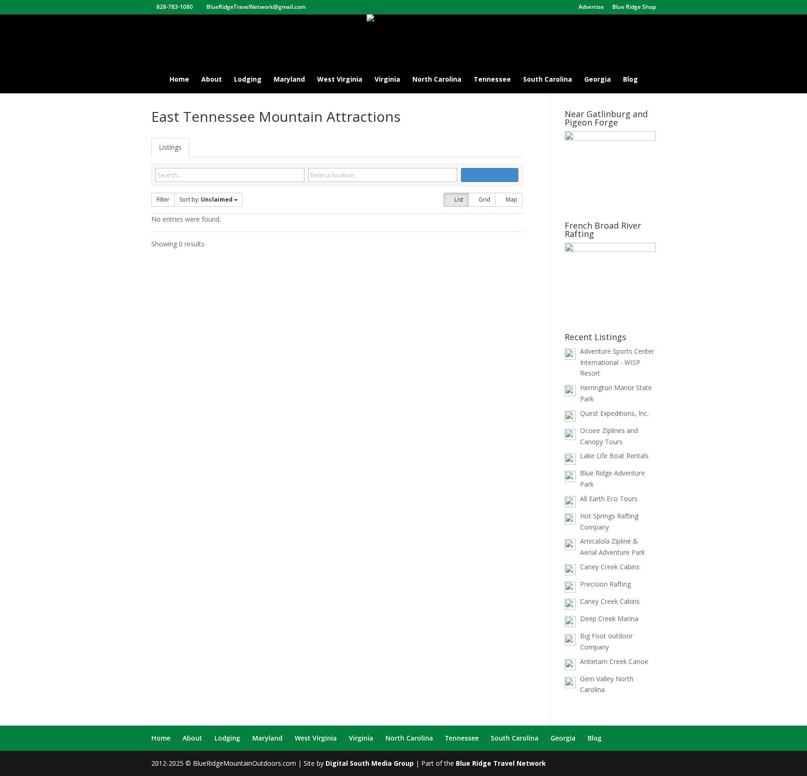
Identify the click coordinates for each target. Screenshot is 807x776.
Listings (170, 147)
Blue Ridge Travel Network (501, 763)
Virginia (387, 80)
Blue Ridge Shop (634, 7)
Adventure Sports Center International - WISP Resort (617, 362)
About (211, 80)
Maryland (289, 80)
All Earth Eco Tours (608, 498)
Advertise (591, 7)
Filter (163, 199)
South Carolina (547, 80)
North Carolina (436, 80)
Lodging (248, 80)
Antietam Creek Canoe (614, 661)
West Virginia (339, 80)
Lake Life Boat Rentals (614, 455)
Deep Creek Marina (609, 618)
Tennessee (492, 80)
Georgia (597, 80)
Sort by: (206, 199)
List (458, 199)
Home (179, 80)
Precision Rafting (605, 584)
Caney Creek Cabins (610, 566)
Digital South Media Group (370, 763)
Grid (483, 199)
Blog (630, 80)
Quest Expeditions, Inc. (614, 413)
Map (510, 199)
